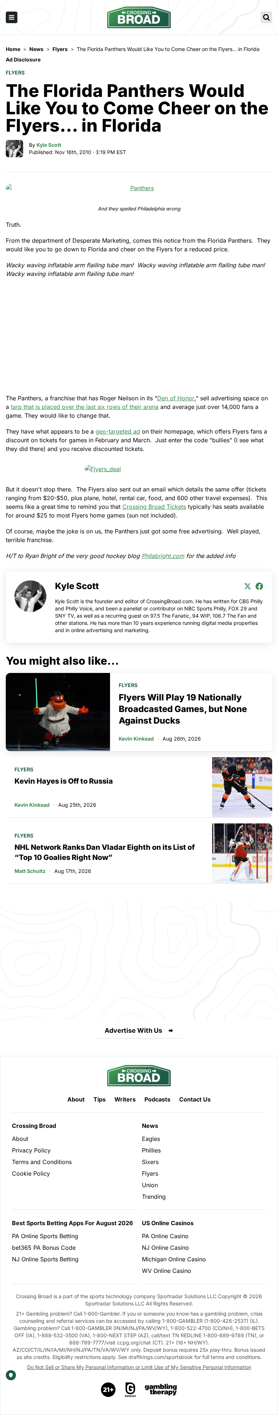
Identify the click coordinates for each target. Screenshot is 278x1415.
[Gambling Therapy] (161, 1390)
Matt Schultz (30, 871)
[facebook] (259, 586)
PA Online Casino (165, 1236)
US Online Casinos (168, 1223)
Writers (125, 1099)
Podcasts (157, 1099)
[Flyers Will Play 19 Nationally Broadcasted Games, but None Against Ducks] (58, 712)
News (150, 1125)
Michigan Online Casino (174, 1259)
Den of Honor (175, 398)
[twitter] (247, 586)
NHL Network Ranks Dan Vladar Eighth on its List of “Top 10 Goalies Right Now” (104, 852)
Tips (99, 1099)
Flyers (15, 72)
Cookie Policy (31, 1173)
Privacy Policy (31, 1150)
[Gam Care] (130, 1389)
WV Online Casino (166, 1270)
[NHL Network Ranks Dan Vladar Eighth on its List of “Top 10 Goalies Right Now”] (242, 853)
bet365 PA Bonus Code (44, 1247)
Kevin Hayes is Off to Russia (63, 781)
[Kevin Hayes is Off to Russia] (242, 787)
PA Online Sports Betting (45, 1236)
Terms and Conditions (42, 1161)
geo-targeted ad (118, 431)
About (76, 1099)
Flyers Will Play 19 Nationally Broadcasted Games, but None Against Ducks (183, 709)
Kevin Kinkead (136, 739)
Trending (154, 1196)
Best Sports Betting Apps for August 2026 (72, 1223)
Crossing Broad (34, 1125)
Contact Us (195, 1099)
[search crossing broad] (266, 17)
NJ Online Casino (165, 1247)
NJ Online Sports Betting (45, 1259)
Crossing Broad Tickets (154, 506)
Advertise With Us (133, 1030)
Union (150, 1185)
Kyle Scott (49, 145)
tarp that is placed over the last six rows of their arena (85, 406)
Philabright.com (163, 555)
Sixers (150, 1161)
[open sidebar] (11, 17)
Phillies (151, 1150)
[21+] (108, 1389)
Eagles (151, 1138)
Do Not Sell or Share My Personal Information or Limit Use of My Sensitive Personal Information (139, 1367)
